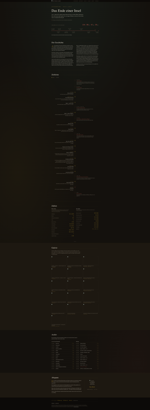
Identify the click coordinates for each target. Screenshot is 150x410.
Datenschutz (57, 403)
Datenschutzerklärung (76, 406)
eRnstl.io (70, 400)
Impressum (53, 403)
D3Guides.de (65, 400)
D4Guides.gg (59, 400)
